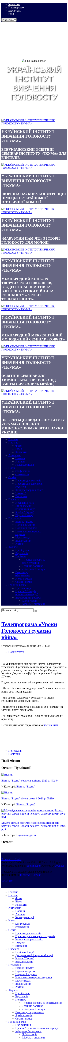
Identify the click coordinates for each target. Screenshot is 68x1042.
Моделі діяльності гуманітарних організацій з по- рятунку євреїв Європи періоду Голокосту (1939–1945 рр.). (33, 826)
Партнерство (16, 7)
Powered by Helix (11, 859)
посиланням (50, 724)
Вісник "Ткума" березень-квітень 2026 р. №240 (29, 780)
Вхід (11, 13)
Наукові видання (26, 835)
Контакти (14, 4)
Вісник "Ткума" (25, 786)
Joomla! (59, 865)
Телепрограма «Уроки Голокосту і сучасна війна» (29, 630)
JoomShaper (34, 865)
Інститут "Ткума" (30, 874)
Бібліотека (14, 10)
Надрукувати (16, 651)
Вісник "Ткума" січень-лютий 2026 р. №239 (27, 798)
